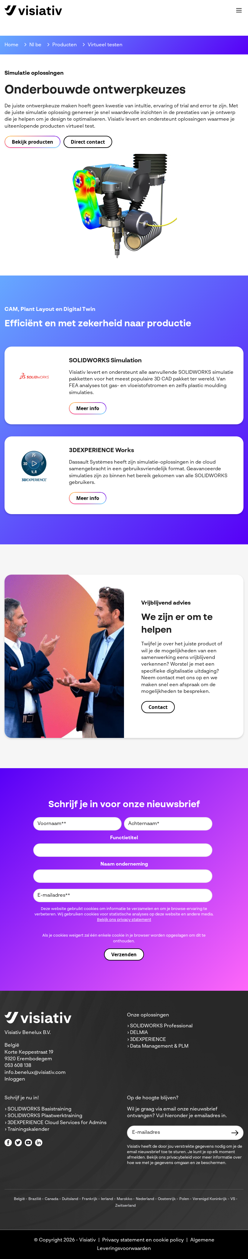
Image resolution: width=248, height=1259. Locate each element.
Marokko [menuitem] (124, 1199)
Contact (158, 707)
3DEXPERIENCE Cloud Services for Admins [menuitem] (57, 1122)
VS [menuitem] (232, 1199)
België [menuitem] (19, 1199)
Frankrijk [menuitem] (89, 1199)
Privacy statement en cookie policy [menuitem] (143, 1240)
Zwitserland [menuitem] (125, 1206)
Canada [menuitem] (51, 1199)
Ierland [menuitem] (107, 1199)
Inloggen (15, 1079)
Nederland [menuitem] (145, 1199)
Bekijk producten (32, 142)
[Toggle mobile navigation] (238, 10)
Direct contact (88, 142)
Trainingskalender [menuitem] (28, 1129)
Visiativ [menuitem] (87, 1240)
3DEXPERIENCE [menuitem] (148, 1039)
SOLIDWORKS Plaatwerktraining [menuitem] (45, 1116)
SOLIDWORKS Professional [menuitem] (161, 1026)
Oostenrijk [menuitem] (167, 1199)
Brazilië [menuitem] (34, 1199)
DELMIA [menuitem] (139, 1032)
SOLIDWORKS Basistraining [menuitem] (39, 1109)
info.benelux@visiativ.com (35, 1072)
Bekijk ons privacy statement (124, 920)
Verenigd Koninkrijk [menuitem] (210, 1199)
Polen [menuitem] (184, 1199)
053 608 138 (18, 1065)
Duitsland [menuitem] (70, 1199)
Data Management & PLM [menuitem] (159, 1046)
